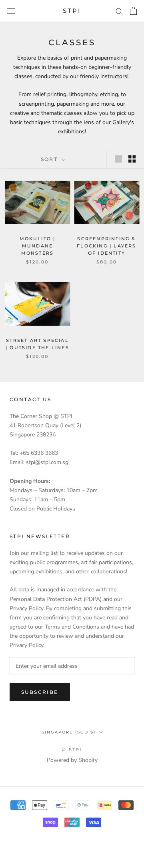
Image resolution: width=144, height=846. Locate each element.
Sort (50, 159)
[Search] (119, 11)
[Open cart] (133, 11)
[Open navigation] (11, 11)
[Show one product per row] (118, 159)
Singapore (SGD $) (69, 732)
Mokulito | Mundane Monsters (38, 246)
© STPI (72, 749)
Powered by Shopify (72, 760)
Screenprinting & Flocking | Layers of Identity (106, 246)
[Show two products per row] (132, 159)
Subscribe (39, 692)
